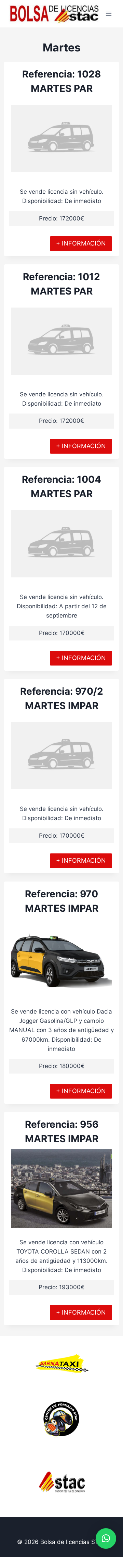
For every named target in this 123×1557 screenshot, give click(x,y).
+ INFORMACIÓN (81, 243)
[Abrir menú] (108, 13)
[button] (106, 1538)
